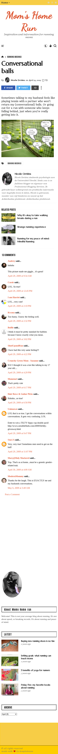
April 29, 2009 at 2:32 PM (19, 321)
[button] (5, 2)
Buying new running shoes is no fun (37, 641)
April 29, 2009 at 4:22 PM (19, 354)
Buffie (11, 327)
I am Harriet (14, 297)
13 (46, 80)
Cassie (11, 282)
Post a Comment (12, 494)
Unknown (12, 409)
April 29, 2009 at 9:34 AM (20, 276)
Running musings (14, 56)
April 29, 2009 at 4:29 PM (19, 372)
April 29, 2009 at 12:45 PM (20, 291)
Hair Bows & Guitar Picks (20, 394)
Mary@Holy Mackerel (18, 458)
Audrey (11, 261)
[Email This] (35, 88)
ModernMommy (16, 476)
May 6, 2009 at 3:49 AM (19, 488)
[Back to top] (51, 747)
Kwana (11, 312)
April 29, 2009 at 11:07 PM (20, 451)
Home (4, 2)
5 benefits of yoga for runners (35, 670)
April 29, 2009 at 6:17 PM (19, 387)
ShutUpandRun (15, 345)
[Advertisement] (29, 535)
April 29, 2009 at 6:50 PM (19, 402)
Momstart (12, 379)
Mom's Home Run (29, 21)
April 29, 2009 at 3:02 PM (19, 339)
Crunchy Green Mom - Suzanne (23, 361)
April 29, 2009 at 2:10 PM (19, 306)
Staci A (11, 440)
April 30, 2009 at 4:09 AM (20, 469)
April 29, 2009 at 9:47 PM (19, 433)
